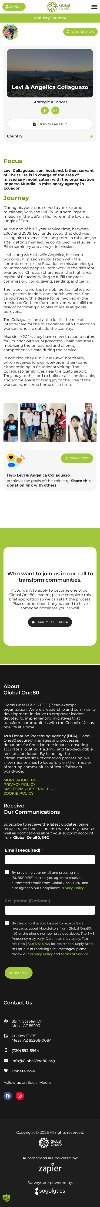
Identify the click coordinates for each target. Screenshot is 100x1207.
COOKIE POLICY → (20, 793)
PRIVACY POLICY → (21, 784)
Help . (39, 475)
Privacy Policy (72, 888)
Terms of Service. (75, 954)
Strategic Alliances (50, 102)
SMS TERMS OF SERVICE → (28, 789)
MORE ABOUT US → (22, 780)
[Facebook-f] (45, 110)
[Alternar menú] (94, 6)
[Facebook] (7, 1096)
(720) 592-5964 (38, 944)
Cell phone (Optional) (27, 901)
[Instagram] (55, 110)
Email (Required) (24, 850)
